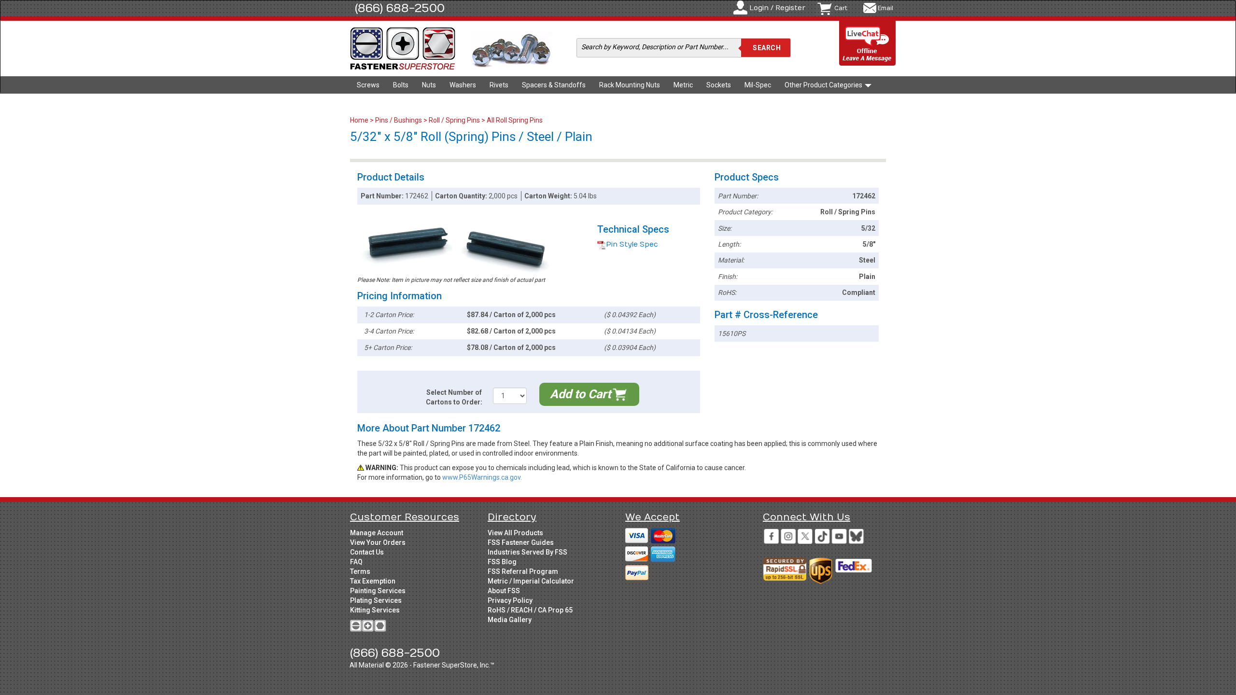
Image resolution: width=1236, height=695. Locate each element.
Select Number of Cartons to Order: (454, 397)
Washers (462, 85)
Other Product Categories (824, 85)
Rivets (499, 85)
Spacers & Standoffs (554, 85)
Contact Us (367, 552)
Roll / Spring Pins (454, 120)
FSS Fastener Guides (521, 542)
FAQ (356, 562)
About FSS (504, 591)
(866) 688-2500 (400, 8)
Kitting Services (375, 610)
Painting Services (378, 591)
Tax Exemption (372, 581)
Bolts (400, 85)
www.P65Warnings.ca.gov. (482, 477)
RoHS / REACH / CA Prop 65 (530, 610)
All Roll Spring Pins (515, 120)
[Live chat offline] (868, 43)
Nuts (429, 85)
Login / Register (777, 8)
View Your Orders (378, 542)
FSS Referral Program (523, 571)
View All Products (515, 533)
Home (360, 120)
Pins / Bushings (398, 120)
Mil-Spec (757, 85)
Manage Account (376, 533)
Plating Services (376, 600)
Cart (840, 8)
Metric (683, 85)
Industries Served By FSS (527, 552)
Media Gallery (510, 620)
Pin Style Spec (632, 244)
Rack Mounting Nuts (629, 85)
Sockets (718, 85)
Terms (360, 571)
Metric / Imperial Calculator (531, 581)
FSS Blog (502, 562)
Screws (368, 85)
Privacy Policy (510, 600)
